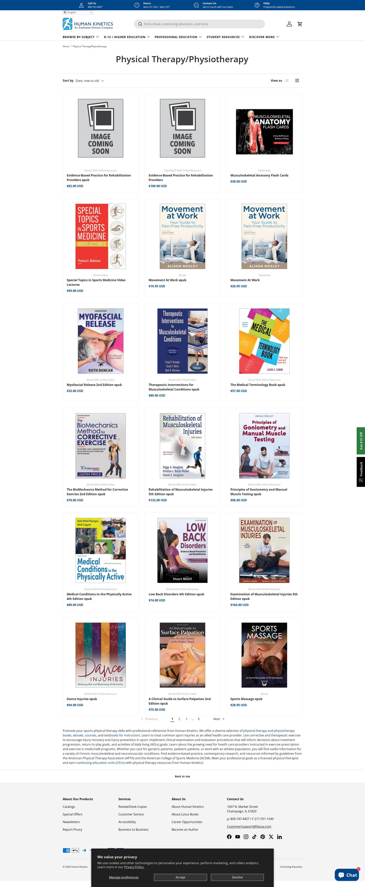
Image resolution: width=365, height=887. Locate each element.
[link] (149, 719)
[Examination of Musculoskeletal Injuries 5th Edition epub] (264, 550)
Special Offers (73, 814)
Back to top (182, 776)
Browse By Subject (79, 37)
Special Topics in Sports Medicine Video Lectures (96, 282)
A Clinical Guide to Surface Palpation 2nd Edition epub (180, 701)
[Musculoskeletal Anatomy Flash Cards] (264, 132)
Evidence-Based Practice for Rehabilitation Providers (181, 177)
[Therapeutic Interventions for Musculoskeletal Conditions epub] (183, 341)
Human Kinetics (79, 866)
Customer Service (131, 814)
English (71, 12)
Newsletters (71, 822)
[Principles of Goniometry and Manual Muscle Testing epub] (264, 446)
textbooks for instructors (122, 735)
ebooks (78, 735)
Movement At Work (245, 280)
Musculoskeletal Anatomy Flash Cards (259, 175)
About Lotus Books (185, 814)
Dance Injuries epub (82, 699)
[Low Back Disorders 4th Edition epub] (183, 550)
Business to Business (133, 829)
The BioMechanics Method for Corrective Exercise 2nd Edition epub (97, 491)
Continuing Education (291, 866)
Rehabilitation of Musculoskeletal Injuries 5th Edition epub (181, 491)
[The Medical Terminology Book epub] (264, 341)
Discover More (262, 37)
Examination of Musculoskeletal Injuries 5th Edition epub (264, 596)
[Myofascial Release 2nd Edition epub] (101, 341)
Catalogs (69, 807)
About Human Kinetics (188, 807)
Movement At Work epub (167, 280)
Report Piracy (72, 829)
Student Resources (223, 37)
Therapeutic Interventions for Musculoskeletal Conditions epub (174, 387)
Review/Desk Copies (132, 807)
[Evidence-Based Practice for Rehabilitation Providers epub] (101, 132)
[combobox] (199, 24)
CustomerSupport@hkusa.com (249, 826)
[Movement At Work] (264, 236)
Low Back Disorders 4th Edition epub (176, 594)
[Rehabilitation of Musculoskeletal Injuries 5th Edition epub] (183, 446)
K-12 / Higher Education (124, 37)
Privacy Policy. (134, 867)
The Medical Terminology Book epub (257, 385)
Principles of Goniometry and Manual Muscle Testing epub (258, 491)
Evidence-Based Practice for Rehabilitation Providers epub (99, 177)
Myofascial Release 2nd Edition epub (94, 385)
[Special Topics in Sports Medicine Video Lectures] (101, 236)
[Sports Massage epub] (264, 655)
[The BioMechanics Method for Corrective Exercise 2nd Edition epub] (101, 446)
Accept (180, 877)
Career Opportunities (187, 822)
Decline (237, 877)
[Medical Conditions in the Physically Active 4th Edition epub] (101, 550)
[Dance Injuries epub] (101, 655)
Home (66, 46)
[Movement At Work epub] (183, 236)
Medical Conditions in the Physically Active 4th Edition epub (99, 596)
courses (90, 735)
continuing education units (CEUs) (100, 763)
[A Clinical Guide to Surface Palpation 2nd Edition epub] (183, 655)
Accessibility (127, 822)
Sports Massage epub (246, 699)
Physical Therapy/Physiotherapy (89, 46)
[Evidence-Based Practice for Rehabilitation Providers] (183, 132)
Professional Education (176, 37)
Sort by (68, 80)
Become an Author (185, 829)
